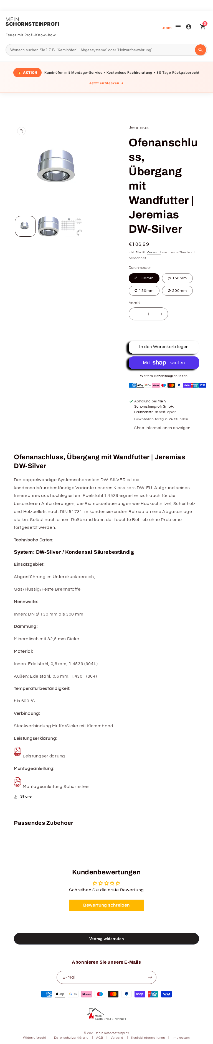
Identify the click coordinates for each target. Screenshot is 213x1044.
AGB (99, 1037)
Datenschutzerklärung (71, 1037)
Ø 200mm (177, 291)
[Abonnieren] (150, 977)
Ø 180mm (144, 291)
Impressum (181, 1037)
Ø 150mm (177, 278)
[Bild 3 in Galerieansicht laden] (71, 226)
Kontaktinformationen (148, 1037)
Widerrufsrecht (34, 1037)
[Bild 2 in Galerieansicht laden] (48, 226)
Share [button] (26, 796)
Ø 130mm (144, 278)
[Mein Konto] (188, 27)
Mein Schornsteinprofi (112, 1033)
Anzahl (134, 303)
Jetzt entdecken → (106, 83)
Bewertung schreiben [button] (106, 905)
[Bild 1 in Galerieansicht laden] (25, 226)
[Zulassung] (17, 756)
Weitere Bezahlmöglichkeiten (164, 376)
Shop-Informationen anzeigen (162, 428)
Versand (154, 252)
